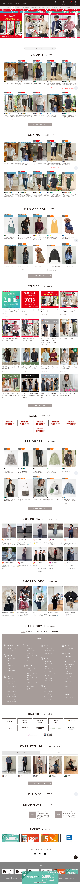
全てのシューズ (70, 656)
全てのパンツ (48, 661)
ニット (28, 645)
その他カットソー (31, 689)
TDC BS (61, 7)
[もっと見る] (40, 783)
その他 (67, 694)
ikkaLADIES (26, 7)
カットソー (29, 665)
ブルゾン (10, 665)
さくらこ (54, 776)
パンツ (46, 658)
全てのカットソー (31, 668)
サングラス (69, 673)
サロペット (11, 689)
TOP (13, 7)
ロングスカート (49, 694)
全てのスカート (49, 689)
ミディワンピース (13, 684)
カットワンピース (13, 691)
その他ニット (30, 660)
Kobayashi (8, 776)
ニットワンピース (13, 699)
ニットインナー (31, 650)
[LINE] (40, 854)
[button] (3, 27)
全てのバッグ (69, 648)
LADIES (40, 638)
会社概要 (8, 878)
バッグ (67, 645)
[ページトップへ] (76, 857)
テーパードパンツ (50, 669)
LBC (9, 7)
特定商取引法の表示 (69, 878)
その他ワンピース (13, 701)
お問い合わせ (59, 878)
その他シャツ (48, 653)
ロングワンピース (13, 686)
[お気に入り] (63, 3)
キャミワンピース (13, 694)
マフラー (68, 681)
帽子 (67, 686)
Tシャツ (29, 670)
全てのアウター (12, 658)
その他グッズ (69, 689)
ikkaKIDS (34, 7)
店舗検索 (15, 878)
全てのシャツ (48, 648)
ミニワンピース (12, 681)
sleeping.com (68, 7)
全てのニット (30, 648)
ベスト (10, 668)
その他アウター (12, 670)
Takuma (38, 776)
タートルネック (31, 686)
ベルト (68, 678)
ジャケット (11, 663)
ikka (39, 7)
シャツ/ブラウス (49, 650)
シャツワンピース (13, 696)
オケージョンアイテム (13, 645)
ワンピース (10, 676)
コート (10, 660)
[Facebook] (45, 854)
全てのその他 (69, 697)
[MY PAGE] (55, 3)
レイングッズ (69, 684)
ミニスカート (48, 691)
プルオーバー (30, 653)
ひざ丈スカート (49, 696)
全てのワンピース (13, 678)
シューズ (67, 653)
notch (43, 7)
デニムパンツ (48, 671)
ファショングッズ (70, 661)
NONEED (54, 7)
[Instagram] (35, 854)
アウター (9, 655)
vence (49, 7)
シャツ (46, 645)
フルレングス (48, 678)
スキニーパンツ (49, 666)
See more (40, 571)
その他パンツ (48, 680)
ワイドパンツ (48, 663)
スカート (46, 686)
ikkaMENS (18, 7)
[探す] (76, 3)
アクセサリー (69, 668)
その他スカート (49, 699)
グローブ (68, 671)
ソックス (68, 676)
